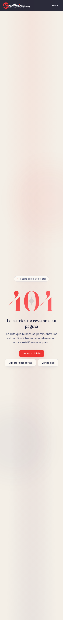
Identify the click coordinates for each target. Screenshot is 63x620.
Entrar (55, 5)
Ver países (48, 362)
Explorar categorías (20, 362)
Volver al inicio (32, 353)
